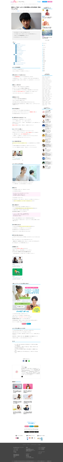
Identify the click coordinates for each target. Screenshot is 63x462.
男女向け (50, 98)
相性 (46, 99)
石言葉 (49, 99)
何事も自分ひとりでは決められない (21, 44)
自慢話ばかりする (18, 47)
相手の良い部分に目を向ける (20, 60)
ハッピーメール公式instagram (41, 448)
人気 (47, 88)
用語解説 (43, 98)
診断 (43, 26)
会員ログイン (14, 456)
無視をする (18, 55)
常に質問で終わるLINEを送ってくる (21, 50)
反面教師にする (18, 61)
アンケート (44, 43)
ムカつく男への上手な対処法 (18, 54)
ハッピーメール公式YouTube (41, 449)
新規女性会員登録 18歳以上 (16, 454)
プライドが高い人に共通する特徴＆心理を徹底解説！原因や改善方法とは (28, 413)
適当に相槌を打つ (18, 57)
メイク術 (50, 86)
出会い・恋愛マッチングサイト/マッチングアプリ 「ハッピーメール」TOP (18, 447)
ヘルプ (14, 457)
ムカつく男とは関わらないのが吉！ (18, 64)
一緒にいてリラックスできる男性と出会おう (20, 62)
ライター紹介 (39, 444)
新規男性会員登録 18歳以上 (16, 455)
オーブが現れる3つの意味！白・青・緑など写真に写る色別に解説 (47, 37)
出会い (44, 49)
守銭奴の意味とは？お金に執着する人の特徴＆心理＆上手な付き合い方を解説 (17, 402)
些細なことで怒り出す (19, 46)
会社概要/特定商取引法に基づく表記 (29, 449)
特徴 (46, 97)
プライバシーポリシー (28, 448)
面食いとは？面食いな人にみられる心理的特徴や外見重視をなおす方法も (17, 392)
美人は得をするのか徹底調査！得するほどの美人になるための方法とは (17, 413)
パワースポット (44, 85)
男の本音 (47, 98)
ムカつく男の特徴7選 (17, 43)
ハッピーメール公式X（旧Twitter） (42, 447)
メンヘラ (43, 87)
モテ (46, 87)
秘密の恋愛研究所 (44, 100)
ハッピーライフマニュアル (33, 444)
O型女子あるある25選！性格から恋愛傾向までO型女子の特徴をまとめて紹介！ (28, 402)
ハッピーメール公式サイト (29, 374)
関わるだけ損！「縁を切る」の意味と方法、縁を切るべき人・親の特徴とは (28, 392)
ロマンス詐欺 (44, 88)
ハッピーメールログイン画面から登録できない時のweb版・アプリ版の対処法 (47, 17)
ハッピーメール (47, 84)
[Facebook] (23, 361)
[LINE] (29, 361)
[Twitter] (26, 361)
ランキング (50, 87)
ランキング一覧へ (47, 40)
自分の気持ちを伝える (19, 58)
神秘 (43, 36)
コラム (44, 45)
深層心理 (43, 97)
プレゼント (44, 86)
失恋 (44, 51)
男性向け (43, 99)
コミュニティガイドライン (28, 451)
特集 (44, 66)
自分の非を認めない (19, 49)
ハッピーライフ (24, 444)
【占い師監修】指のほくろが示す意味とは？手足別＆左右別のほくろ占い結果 (47, 27)
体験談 (50, 88)
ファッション (48, 85)
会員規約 (27, 447)
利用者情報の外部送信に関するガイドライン (30, 450)
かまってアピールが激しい (19, 51)
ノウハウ (43, 84)
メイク (47, 86)
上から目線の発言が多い (19, 53)
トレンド (44, 47)
